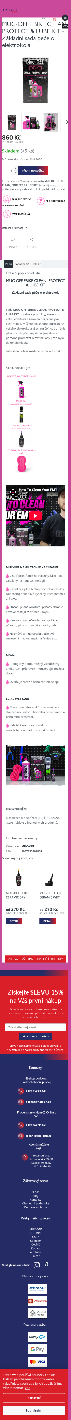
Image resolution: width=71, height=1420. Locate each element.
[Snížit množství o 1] (16, 173)
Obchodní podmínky (35, 1203)
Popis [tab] (8, 264)
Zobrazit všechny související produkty (35, 959)
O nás (35, 1192)
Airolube (35, 1252)
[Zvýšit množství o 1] (16, 168)
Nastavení (34, 1398)
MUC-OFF (27, 846)
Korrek (35, 1248)
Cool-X (35, 1244)
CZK (65, 26)
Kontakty (35, 1199)
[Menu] (65, 18)
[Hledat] (43, 18)
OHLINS (35, 1233)
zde (27, 1388)
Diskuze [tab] (36, 264)
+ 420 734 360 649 (36, 1091)
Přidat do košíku (33, 170)
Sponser (35, 1241)
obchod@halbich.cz (38, 1102)
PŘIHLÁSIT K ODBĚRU (35, 1036)
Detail (14, 921)
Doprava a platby (35, 1207)
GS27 (35, 1237)
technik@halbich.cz (38, 1136)
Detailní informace (12, 228)
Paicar (36, 1256)
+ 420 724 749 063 (36, 1125)
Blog (35, 1196)
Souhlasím (34, 1410)
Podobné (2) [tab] (22, 264)
